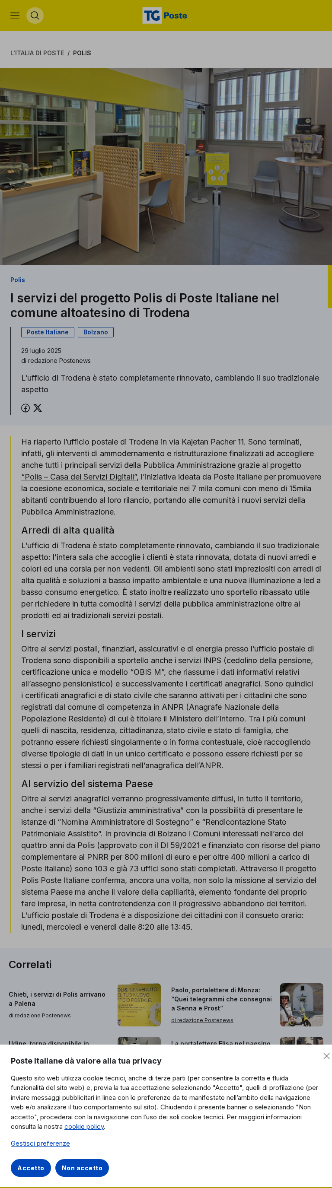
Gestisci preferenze (40, 1143)
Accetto (31, 1168)
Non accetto (82, 1168)
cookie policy (84, 1126)
